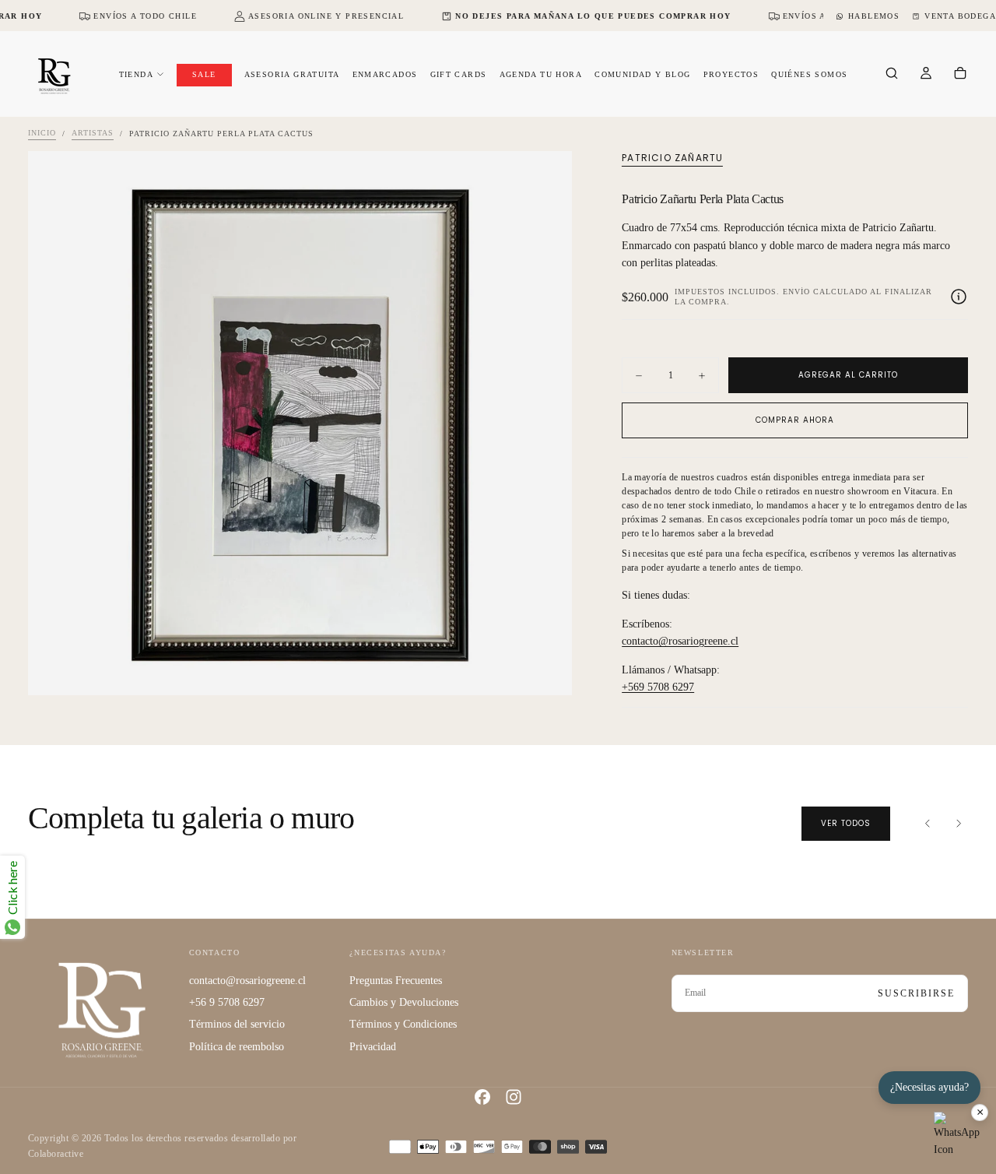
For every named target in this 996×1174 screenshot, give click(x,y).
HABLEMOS (874, 16)
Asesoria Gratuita (292, 74)
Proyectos (731, 74)
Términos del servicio (237, 1024)
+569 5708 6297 (658, 687)
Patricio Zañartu (672, 158)
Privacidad (372, 1047)
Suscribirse (916, 993)
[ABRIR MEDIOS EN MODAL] (547, 670)
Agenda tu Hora (541, 74)
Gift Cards (458, 74)
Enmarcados (385, 74)
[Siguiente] (958, 823)
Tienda (136, 74)
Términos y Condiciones (403, 1024)
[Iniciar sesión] (926, 75)
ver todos (846, 823)
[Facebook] (482, 1097)
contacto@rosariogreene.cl (680, 641)
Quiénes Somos (809, 74)
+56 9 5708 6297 (227, 1002)
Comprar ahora (795, 420)
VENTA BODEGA (960, 16)
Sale (204, 74)
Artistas (93, 133)
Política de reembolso (236, 1047)
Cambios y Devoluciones (403, 1002)
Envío (796, 291)
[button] (892, 75)
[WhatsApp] (957, 1135)
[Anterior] (927, 823)
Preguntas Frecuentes (395, 980)
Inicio (42, 133)
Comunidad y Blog (642, 74)
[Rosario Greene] (102, 1009)
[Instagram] (513, 1097)
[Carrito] (960, 75)
